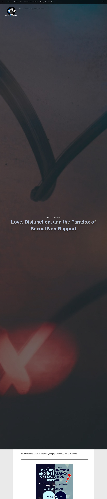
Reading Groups (34, 1)
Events (26, 1)
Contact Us (15, 1)
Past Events (57, 217)
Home (2, 1)
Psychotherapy (51, 1)
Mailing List (43, 1)
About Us (8, 1)
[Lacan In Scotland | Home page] (11, 11)
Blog (21, 1)
